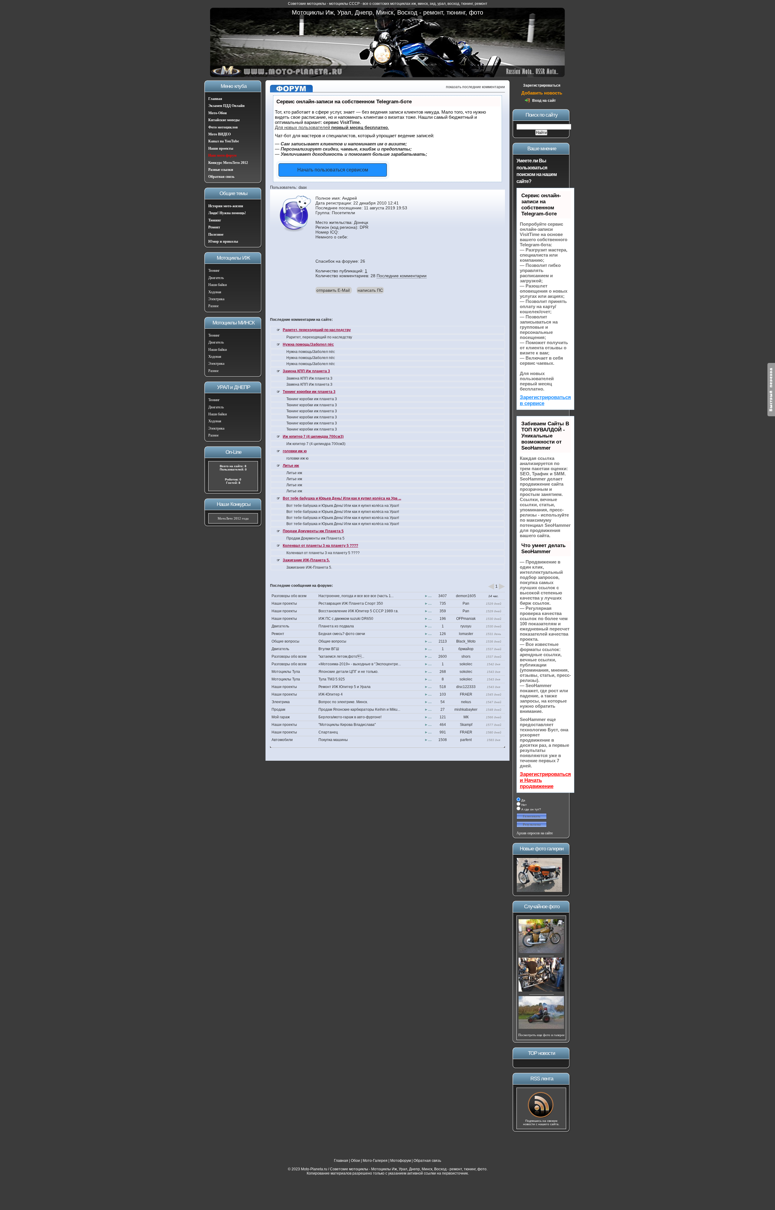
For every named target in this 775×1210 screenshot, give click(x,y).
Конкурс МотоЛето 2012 (228, 163)
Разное (213, 306)
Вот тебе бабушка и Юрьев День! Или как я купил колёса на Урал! (342, 506)
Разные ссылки (220, 170)
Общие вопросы (285, 641)
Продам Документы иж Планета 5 (313, 531)
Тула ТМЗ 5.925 (331, 679)
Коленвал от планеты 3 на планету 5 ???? (320, 546)
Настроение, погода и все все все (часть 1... (356, 596)
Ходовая (214, 292)
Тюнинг (214, 220)
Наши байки (217, 285)
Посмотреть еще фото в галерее (541, 1035)
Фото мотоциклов (223, 127)
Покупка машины (333, 740)
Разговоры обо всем (289, 596)
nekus (466, 702)
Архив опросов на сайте (534, 833)
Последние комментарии (402, 275)
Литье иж (291, 466)
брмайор (465, 649)
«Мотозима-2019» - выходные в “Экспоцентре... (359, 664)
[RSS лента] (541, 1117)
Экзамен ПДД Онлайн (226, 106)
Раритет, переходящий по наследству (317, 330)
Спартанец (328, 732)
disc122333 (466, 687)
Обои (355, 1160)
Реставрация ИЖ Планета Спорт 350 (350, 603)
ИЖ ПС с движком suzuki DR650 (345, 619)
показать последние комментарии (475, 87)
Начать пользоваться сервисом (332, 169)
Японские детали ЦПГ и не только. (348, 672)
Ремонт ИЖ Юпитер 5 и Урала (344, 687)
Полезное (215, 234)
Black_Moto (466, 641)
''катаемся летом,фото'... (341, 656)
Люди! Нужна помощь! (227, 213)
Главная (215, 99)
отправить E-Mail (333, 290)
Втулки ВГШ (328, 649)
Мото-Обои (217, 113)
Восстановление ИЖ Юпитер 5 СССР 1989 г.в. (358, 611)
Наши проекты (220, 148)
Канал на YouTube (223, 141)
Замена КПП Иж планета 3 (306, 371)
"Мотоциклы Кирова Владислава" (347, 725)
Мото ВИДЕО (219, 134)
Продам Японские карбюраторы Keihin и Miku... (359, 709)
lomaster (466, 634)
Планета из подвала (336, 626)
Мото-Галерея (375, 1160)
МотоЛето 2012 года (233, 518)
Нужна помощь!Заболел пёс (308, 344)
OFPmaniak (466, 619)
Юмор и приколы (223, 241)
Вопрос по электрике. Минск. (343, 702)
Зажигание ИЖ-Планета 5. (306, 560)
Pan (466, 603)
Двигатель (216, 278)
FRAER (466, 694)
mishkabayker (465, 709)
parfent (466, 740)
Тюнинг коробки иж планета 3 (309, 392)
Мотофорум (400, 1160)
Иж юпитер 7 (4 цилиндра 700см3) (313, 436)
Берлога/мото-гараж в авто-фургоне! (349, 717)
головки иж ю (295, 451)
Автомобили (282, 740)
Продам (278, 709)
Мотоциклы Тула (286, 672)
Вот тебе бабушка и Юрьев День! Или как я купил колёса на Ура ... (342, 498)
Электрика (216, 299)
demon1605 (466, 596)
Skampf (466, 725)
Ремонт (214, 227)
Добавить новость (541, 92)
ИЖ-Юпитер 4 (330, 694)
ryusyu (465, 626)
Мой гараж (281, 717)
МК (466, 717)
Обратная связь (221, 177)
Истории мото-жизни (225, 206)
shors (465, 656)
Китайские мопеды (223, 120)
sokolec (466, 664)
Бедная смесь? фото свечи (341, 634)
